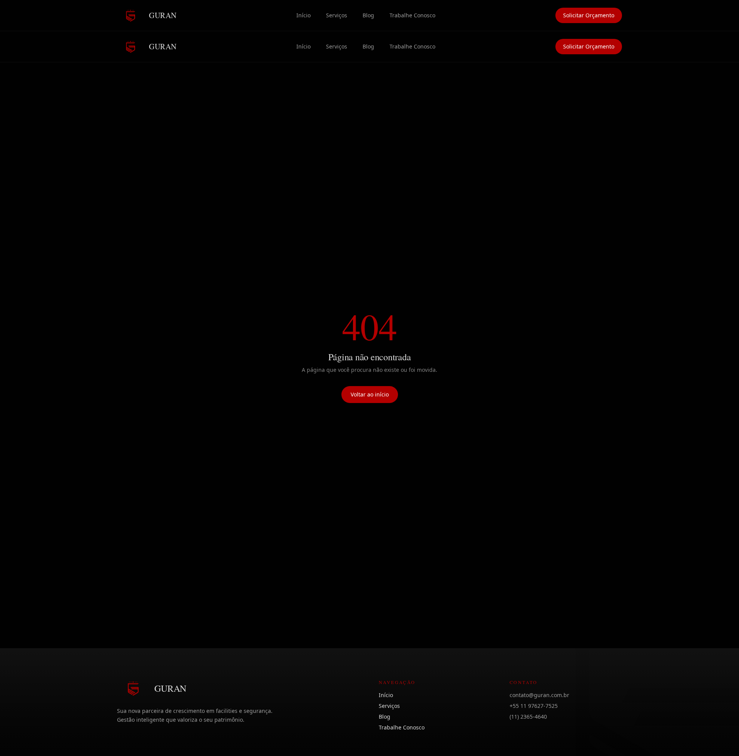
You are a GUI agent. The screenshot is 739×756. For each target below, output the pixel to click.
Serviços (336, 15)
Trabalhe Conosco (412, 15)
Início (303, 15)
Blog (368, 15)
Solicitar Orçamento (588, 15)
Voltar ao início (370, 394)
